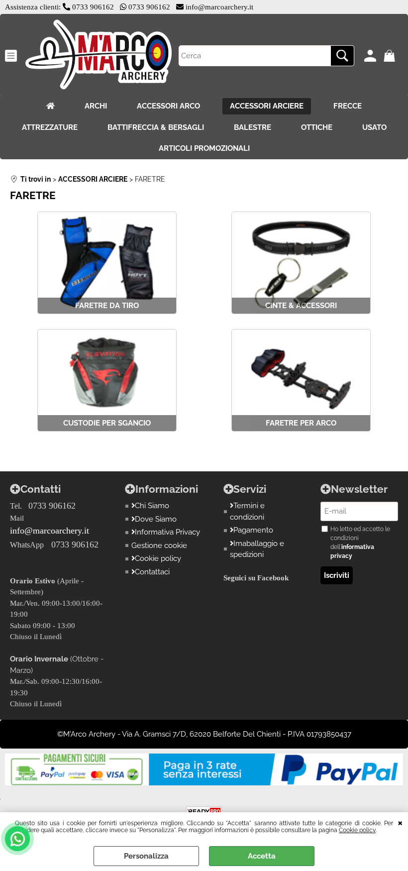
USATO (374, 127)
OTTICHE (316, 127)
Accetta (262, 856)
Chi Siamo (152, 505)
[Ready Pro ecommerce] (204, 811)
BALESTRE (252, 127)
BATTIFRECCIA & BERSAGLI (155, 127)
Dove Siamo (156, 519)
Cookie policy (357, 830)
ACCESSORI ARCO (168, 106)
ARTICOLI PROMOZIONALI (204, 148)
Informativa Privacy (167, 532)
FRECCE (347, 106)
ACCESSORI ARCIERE (267, 106)
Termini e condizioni (247, 511)
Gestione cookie (159, 545)
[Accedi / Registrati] (371, 55)
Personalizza (146, 856)
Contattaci (152, 571)
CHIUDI (400, 822)
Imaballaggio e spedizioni (257, 549)
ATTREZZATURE (50, 127)
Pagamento (253, 530)
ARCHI (96, 106)
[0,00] (391, 55)
